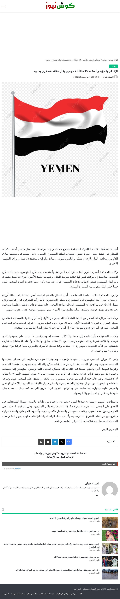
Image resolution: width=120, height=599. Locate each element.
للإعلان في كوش (62, 594)
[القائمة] (3, 7)
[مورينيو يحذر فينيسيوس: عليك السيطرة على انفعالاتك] (110, 561)
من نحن (74, 594)
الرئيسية (112, 60)
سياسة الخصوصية (18, 594)
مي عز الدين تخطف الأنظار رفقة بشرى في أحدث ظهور (76, 531)
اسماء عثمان (108, 77)
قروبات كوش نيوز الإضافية (60, 456)
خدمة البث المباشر (47, 594)
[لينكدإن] (55, 442)
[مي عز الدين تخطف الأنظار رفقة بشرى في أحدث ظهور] (110, 535)
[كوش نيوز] (60, 6)
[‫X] (62, 442)
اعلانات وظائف (32, 594)
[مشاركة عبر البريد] (48, 442)
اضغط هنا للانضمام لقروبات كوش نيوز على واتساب (60, 453)
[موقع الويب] (97, 495)
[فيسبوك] (69, 442)
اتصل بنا (6, 594)
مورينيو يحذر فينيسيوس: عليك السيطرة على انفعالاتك (77, 557)
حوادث (104, 60)
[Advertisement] (60, 35)
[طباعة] (41, 442)
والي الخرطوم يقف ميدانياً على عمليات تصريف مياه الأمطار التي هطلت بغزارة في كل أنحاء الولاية (58, 570)
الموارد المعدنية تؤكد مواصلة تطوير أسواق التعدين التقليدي (74, 518)
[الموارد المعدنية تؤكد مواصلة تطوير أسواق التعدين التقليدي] (110, 522)
